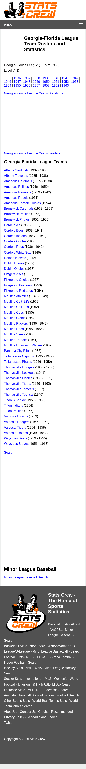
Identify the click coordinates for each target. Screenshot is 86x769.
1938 (36, 78)
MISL (55, 684)
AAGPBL (56, 629)
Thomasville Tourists (18, 394)
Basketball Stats (15, 646)
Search (9, 452)
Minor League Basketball (50, 651)
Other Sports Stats (17, 700)
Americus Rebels (16, 197)
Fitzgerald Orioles (16, 279)
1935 (7, 78)
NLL (39, 690)
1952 (65, 81)
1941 (65, 78)
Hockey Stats (13, 668)
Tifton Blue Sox (15, 400)
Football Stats (14, 657)
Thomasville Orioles (18, 378)
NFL (29, 657)
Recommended (62, 711)
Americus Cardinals (18, 181)
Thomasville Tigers (17, 383)
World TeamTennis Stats (49, 700)
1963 (65, 85)
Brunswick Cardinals (18, 208)
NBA (33, 646)
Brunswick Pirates (17, 219)
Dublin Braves (14, 263)
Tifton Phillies (13, 411)
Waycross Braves (16, 443)
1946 (7, 81)
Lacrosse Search (57, 690)
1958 (46, 85)
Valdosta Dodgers (16, 422)
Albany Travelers (16, 175)
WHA (38, 668)
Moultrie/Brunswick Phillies (23, 345)
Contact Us (28, 711)
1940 (55, 78)
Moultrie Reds (14, 329)
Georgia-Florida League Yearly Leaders (32, 153)
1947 (17, 81)
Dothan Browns (15, 258)
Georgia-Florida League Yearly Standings (33, 93)
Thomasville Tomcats (19, 389)
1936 (17, 78)
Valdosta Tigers (15, 427)
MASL (45, 684)
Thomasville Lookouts (19, 372)
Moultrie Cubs (14, 312)
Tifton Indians (13, 405)
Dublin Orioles (14, 268)
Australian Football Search (60, 695)
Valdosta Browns (16, 416)
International (33, 678)
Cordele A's (12, 225)
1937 (26, 78)
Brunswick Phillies (17, 214)
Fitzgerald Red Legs (18, 290)
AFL (46, 657)
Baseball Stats (58, 624)
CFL (38, 657)
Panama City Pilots (17, 351)
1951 (55, 81)
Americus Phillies (16, 186)
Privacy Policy (14, 717)
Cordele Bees (14, 230)
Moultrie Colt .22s (16, 307)
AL (73, 624)
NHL (28, 668)
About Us (10, 711)
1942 (74, 78)
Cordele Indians (15, 236)
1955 (17, 85)
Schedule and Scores (42, 717)
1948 (26, 81)
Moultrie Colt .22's (16, 301)
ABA (42, 646)
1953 (74, 81)
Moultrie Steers (14, 334)
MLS (48, 678)
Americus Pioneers (17, 192)
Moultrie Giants (14, 318)
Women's (60, 678)
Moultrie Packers (16, 323)
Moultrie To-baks (15, 340)
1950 (46, 81)
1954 (7, 85)
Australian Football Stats (21, 695)
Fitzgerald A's (13, 274)
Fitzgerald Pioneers (18, 285)
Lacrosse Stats (14, 690)
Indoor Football (14, 662)
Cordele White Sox (17, 252)
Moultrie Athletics (16, 296)
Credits (43, 711)
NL (79, 624)
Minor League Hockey (60, 668)
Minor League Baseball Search (26, 577)
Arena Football (61, 657)
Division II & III (28, 684)
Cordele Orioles (15, 241)
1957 (36, 85)
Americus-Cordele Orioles (22, 203)
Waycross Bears (15, 438)
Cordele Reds (14, 246)
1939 (46, 78)
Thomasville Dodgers (19, 367)
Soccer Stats (13, 678)
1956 (26, 85)
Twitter (8, 722)
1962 (55, 85)
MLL (31, 690)
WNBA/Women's (59, 646)
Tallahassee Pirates (18, 361)
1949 (36, 81)
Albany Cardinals (16, 170)
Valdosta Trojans (16, 433)
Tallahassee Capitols (19, 356)
